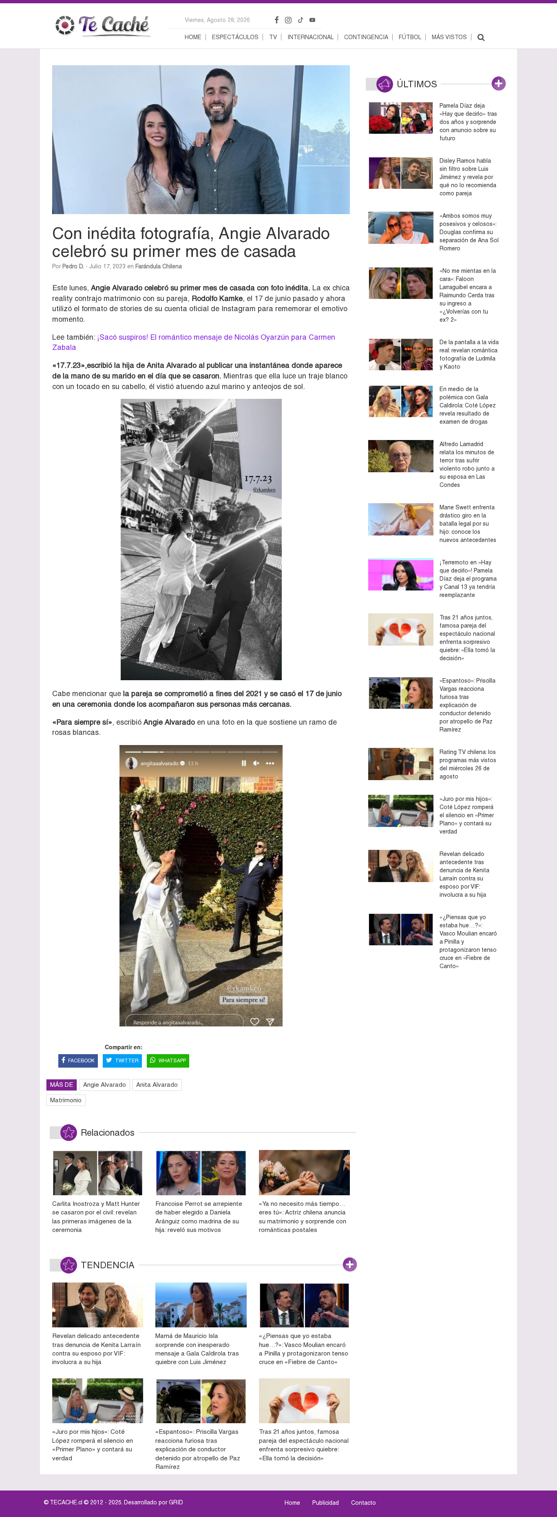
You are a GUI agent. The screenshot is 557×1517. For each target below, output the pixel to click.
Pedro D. (73, 266)
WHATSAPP (172, 1061)
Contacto (363, 1502)
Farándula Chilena (158, 266)
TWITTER (127, 1061)
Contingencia (366, 37)
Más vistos (449, 37)
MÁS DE (61, 1084)
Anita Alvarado (157, 1084)
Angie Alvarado (104, 1084)
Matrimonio (66, 1100)
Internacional (310, 37)
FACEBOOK (81, 1061)
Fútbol (410, 37)
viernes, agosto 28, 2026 (217, 20)
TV (273, 37)
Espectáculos (235, 37)
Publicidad (325, 1502)
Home (193, 37)
